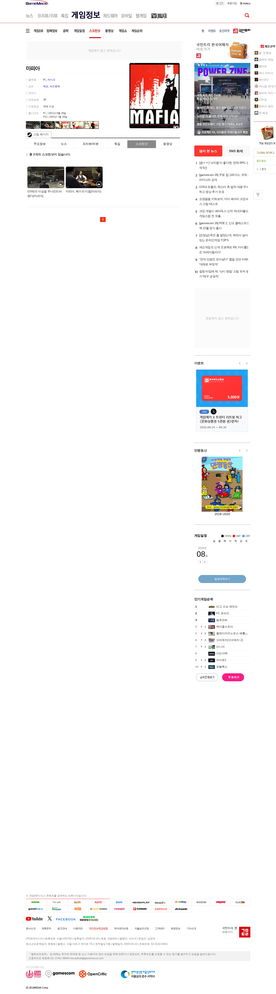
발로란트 (221, 620)
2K (44, 99)
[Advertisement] (104, 50)
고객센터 (160, 928)
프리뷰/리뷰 (91, 143)
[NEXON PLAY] (140, 902)
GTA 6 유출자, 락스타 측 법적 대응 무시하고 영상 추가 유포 (224, 189)
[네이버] (36, 902)
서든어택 (221, 653)
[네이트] (99, 902)
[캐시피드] (161, 909)
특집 (117, 143)
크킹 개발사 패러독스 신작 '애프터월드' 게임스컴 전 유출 (224, 213)
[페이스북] (68, 918)
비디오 (51, 79)
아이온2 (221, 660)
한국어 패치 (266, 106)
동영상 (167, 143)
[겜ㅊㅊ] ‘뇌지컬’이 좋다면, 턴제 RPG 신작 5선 (224, 165)
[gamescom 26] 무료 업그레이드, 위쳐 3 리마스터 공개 (224, 177)
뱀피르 (263, 66)
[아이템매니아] (57, 909)
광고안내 (62, 928)
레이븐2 (264, 79)
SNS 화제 (236, 151)
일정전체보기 (222, 578)
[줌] (120, 902)
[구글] (57, 902)
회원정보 (175, 928)
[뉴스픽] (120, 909)
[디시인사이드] (181, 909)
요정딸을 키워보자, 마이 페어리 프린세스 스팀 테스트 (224, 201)
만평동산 (200, 450)
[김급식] (78, 909)
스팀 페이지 (41, 134)
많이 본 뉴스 (208, 151)
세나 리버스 (266, 73)
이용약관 (78, 928)
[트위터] (51, 918)
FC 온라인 (222, 613)
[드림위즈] (240, 902)
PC (44, 79)
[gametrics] (36, 909)
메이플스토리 (224, 626)
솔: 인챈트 (265, 53)
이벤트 (199, 363)
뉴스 (64, 143)
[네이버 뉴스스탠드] (91, 918)
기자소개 (191, 928)
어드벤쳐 (55, 86)
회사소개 (30, 928)
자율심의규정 (142, 928)
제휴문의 (46, 928)
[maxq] (221, 902)
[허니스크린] (99, 909)
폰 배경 (263, 113)
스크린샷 (142, 143)
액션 (45, 86)
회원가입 (232, 3)
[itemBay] (181, 902)
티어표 (263, 99)
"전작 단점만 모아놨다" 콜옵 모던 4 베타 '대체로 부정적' (224, 262)
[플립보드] (140, 909)
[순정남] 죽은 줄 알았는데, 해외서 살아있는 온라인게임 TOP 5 (223, 237)
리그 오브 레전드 (227, 606)
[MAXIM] (201, 902)
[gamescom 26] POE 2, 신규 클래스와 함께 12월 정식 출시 (224, 225)
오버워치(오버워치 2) (229, 640)
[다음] (78, 902)
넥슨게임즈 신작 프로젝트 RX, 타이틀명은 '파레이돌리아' (224, 249)
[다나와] (161, 902)
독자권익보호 (121, 928)
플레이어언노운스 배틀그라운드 (236, 633)
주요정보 (40, 143)
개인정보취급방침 (98, 928)
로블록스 (221, 666)
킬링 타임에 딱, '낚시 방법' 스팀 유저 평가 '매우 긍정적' (224, 274)
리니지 (220, 646)
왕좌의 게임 (266, 59)
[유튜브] (36, 918)
